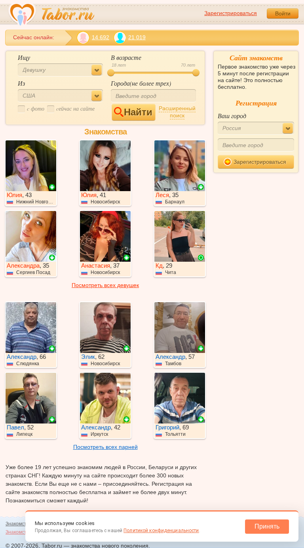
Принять (267, 526)
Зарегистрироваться (230, 13)
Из (21, 83)
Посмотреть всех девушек (105, 285)
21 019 (137, 37)
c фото (35, 108)
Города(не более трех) (141, 83)
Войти (283, 13)
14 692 (100, 37)
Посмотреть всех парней (105, 447)
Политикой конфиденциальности (161, 530)
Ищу (24, 57)
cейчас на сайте (75, 108)
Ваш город (232, 115)
